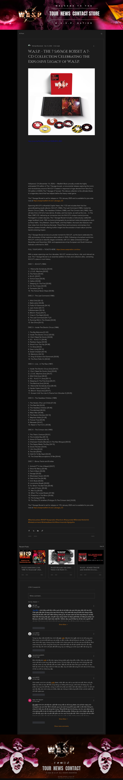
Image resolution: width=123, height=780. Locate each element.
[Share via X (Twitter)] (33, 531)
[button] (101, 33)
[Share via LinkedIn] (38, 531)
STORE (94, 13)
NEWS (66, 13)
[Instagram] (64, 621)
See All (102, 546)
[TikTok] (68, 621)
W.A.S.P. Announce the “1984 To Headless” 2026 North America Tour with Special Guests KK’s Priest (31, 569)
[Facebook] (54, 621)
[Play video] (61, 159)
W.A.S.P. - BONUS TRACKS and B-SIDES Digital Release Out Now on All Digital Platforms (90, 569)
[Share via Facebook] (29, 531)
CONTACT (80, 13)
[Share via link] (42, 531)
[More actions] (94, 46)
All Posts (21, 33)
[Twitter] (58, 621)
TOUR (54, 13)
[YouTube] (61, 621)
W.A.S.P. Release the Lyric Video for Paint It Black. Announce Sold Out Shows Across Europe (61, 569)
